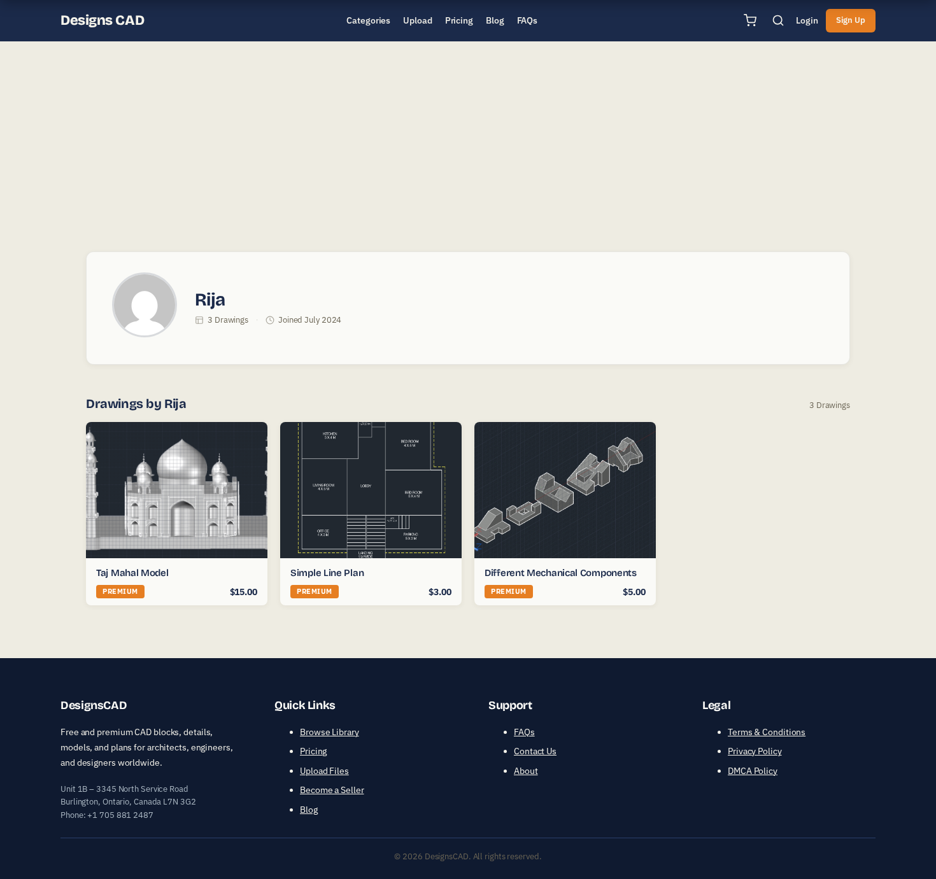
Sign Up (850, 20)
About (526, 771)
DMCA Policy (752, 771)
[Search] (778, 20)
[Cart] (750, 20)
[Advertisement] (468, 142)
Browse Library (329, 732)
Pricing (313, 751)
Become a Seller (332, 790)
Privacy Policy (755, 751)
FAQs (524, 732)
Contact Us (535, 751)
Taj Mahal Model (132, 573)
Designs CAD (102, 20)
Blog (309, 809)
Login (807, 20)
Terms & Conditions (766, 732)
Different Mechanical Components (561, 573)
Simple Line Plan (327, 573)
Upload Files (324, 771)
